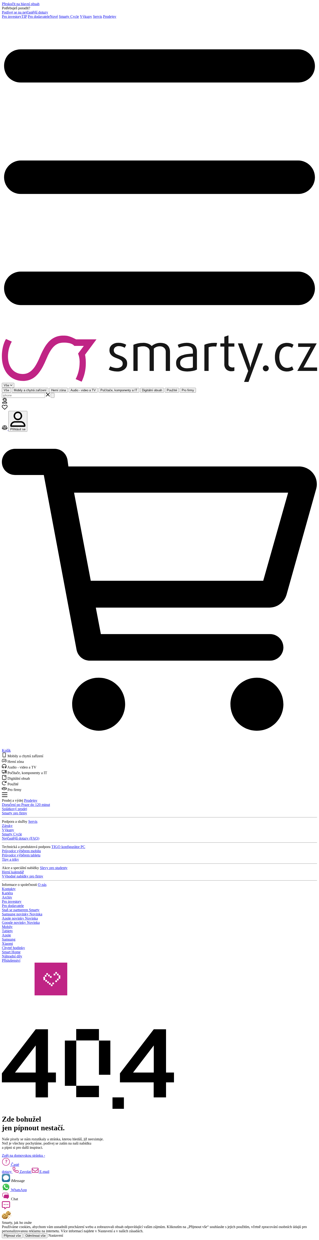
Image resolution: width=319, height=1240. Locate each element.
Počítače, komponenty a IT (118, 390)
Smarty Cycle (69, 16)
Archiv (7, 897)
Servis (97, 16)
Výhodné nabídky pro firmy (22, 876)
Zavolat (25, 1172)
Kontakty (9, 889)
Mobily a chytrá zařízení (30, 390)
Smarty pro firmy (14, 813)
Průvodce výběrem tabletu (21, 855)
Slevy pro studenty (53, 868)
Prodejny (109, 16)
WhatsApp (18, 1190)
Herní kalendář (13, 872)
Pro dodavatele (43, 16)
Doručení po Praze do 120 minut (26, 805)
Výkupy (86, 16)
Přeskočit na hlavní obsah (20, 4)
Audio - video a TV (83, 390)
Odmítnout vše (35, 1235)
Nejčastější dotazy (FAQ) (20, 838)
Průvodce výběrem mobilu (21, 851)
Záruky (7, 826)
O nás (42, 885)
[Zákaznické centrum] (4, 402)
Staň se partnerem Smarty (20, 910)
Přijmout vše (12, 1235)
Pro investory (14, 16)
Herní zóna (58, 390)
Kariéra (7, 893)
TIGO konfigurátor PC (68, 847)
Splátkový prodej (14, 809)
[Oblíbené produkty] (4, 409)
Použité (172, 390)
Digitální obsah (152, 390)
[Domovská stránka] (159, 359)
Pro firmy (188, 390)
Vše (6, 390)
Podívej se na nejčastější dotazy (25, 12)
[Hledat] (52, 395)
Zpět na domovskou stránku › (23, 1155)
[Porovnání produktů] (5, 429)
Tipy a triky (10, 859)
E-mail (44, 1172)
